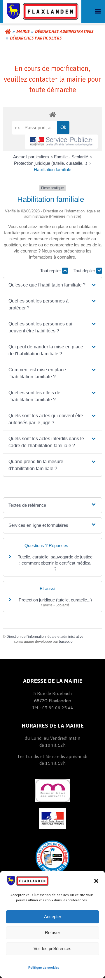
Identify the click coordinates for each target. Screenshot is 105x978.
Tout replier (51, 270)
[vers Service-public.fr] (61, 142)
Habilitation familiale (52, 169)
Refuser (52, 932)
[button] (96, 881)
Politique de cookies (43, 968)
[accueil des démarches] (52, 114)
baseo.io (66, 642)
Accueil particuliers (31, 156)
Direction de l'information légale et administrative (44, 637)
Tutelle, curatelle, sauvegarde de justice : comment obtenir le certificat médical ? (55, 563)
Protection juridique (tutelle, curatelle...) (51, 163)
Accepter (52, 916)
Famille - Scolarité (71, 156)
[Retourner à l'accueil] (8, 31)
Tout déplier (85, 270)
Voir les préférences (52, 948)
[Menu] (97, 11)
